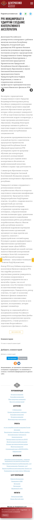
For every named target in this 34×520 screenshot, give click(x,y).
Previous (3, 90)
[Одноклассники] (15, 363)
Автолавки (17, 430)
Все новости (16, 332)
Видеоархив (17, 486)
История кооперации (17, 394)
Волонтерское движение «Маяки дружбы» (17, 432)
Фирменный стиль (17, 488)
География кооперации (17, 397)
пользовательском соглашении (11, 511)
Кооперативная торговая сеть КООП (17, 439)
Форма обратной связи (17, 499)
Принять (5, 515)
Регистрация (22, 358)
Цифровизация (17, 451)
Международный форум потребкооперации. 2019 (16, 464)
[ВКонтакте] (18, 363)
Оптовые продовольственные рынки (17, 444)
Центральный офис (17, 496)
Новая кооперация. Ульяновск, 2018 (17, 466)
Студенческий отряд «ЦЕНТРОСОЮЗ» (17, 449)
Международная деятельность (17, 419)
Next (31, 90)
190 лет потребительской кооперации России (17, 427)
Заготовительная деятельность (17, 435)
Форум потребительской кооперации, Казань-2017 (17, 468)
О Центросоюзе (17, 410)
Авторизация (12, 358)
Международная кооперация (16, 399)
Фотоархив (17, 484)
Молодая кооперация (17, 447)
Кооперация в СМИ (17, 481)
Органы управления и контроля (17, 412)
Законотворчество (17, 437)
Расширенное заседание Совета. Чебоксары (17, 471)
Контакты (17, 493)
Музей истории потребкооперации (17, 442)
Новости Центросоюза (17, 479)
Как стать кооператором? (17, 402)
